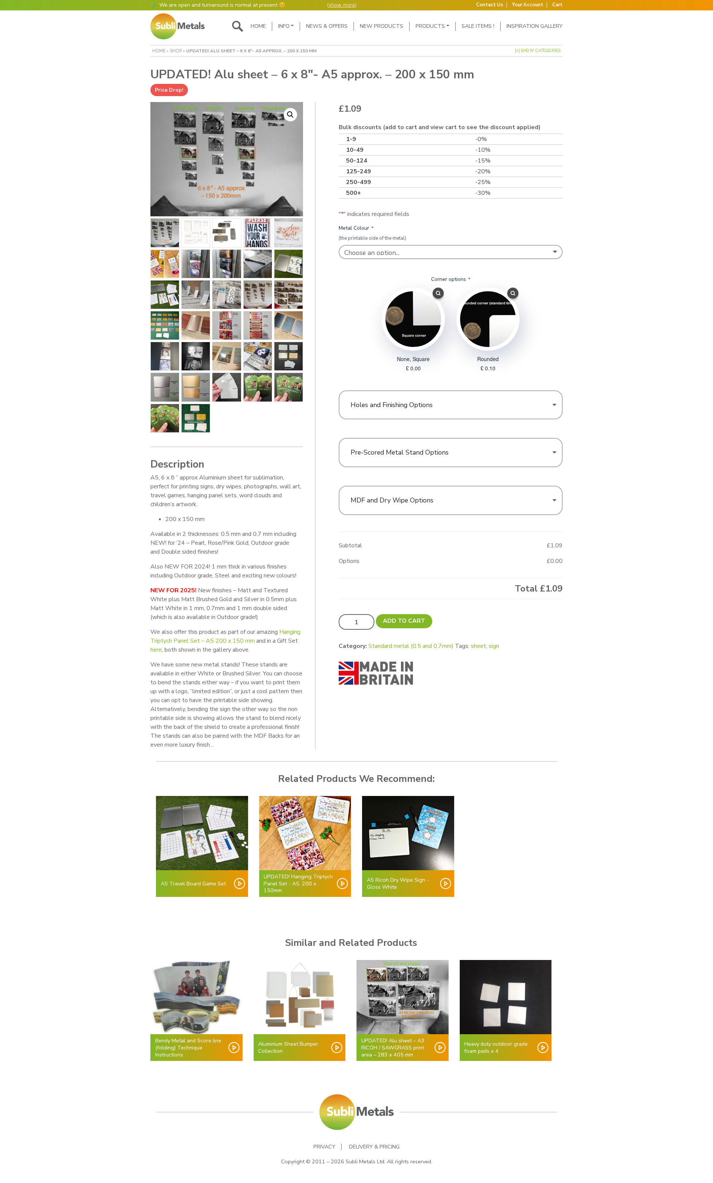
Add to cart (404, 621)
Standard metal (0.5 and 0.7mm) (410, 646)
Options (349, 561)
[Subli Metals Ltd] (177, 26)
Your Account (527, 5)
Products (430, 26)
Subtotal (350, 545)
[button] (290, 114)
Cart (557, 5)
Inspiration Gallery (535, 26)
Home (258, 26)
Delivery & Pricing (374, 1147)
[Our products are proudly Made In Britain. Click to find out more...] (376, 673)
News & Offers (327, 26)
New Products (381, 26)
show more (342, 5)
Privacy (324, 1147)
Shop (176, 51)
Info (284, 26)
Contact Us (489, 5)
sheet (478, 646)
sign (494, 646)
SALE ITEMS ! (478, 26)
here (156, 650)
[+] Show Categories (538, 50)
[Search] (237, 26)
